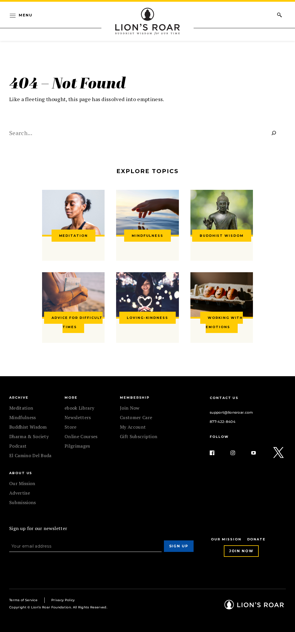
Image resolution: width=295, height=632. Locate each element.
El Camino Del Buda (30, 455)
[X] (279, 453)
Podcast (18, 446)
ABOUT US (20, 473)
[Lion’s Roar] (254, 607)
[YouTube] (258, 453)
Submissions (22, 502)
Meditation (21, 408)
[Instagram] (237, 453)
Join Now (130, 408)
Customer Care (136, 417)
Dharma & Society (29, 436)
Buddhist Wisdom (28, 427)
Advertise (19, 493)
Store (71, 427)
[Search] (274, 133)
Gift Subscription (138, 436)
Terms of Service (23, 600)
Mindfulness (22, 417)
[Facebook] (217, 453)
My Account (133, 427)
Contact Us (224, 398)
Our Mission (22, 483)
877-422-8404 (222, 421)
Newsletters (78, 417)
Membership (135, 398)
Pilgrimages (77, 446)
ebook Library (79, 408)
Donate (256, 539)
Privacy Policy (63, 600)
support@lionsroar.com (231, 412)
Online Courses (81, 436)
